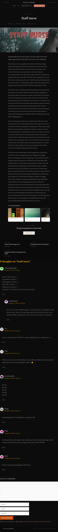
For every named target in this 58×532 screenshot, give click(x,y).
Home (14, 5)
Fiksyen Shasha (29, 2)
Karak (26, 218)
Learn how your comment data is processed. (37, 521)
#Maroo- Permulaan (13, 218)
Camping (44, 218)
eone (5, 329)
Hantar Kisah (29, 233)
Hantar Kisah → (39, 5)
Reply (3, 294)
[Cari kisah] (18, 6)
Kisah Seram (29, 14)
